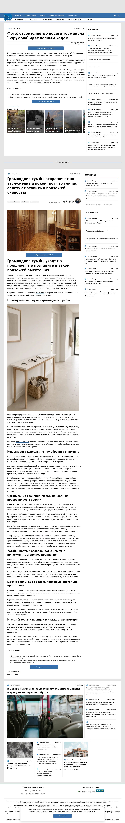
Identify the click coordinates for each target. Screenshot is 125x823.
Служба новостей (77, 42)
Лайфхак (25, 202)
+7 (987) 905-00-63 (43, 807)
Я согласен (62, 816)
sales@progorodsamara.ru (33, 794)
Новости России (95, 142)
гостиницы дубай (13, 106)
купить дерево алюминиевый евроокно (101, 93)
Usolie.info (40, 293)
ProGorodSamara (22, 441)
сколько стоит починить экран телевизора (103, 85)
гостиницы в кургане (14, 671)
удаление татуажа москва (97, 59)
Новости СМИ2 (12, 109)
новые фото (21, 53)
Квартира (34, 202)
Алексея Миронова (58, 478)
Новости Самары (15, 28)
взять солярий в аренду (93, 204)
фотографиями (15, 56)
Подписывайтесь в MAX (46, 48)
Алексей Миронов (67, 201)
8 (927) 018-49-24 (33, 790)
